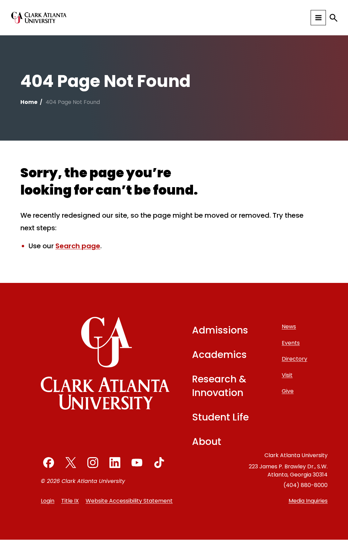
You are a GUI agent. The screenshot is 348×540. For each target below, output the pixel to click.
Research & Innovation (219, 386)
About (206, 441)
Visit (287, 375)
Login (47, 501)
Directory (294, 359)
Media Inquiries (308, 501)
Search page (77, 246)
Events (291, 343)
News (289, 326)
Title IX (70, 501)
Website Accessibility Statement (129, 501)
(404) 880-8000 (305, 485)
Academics (219, 354)
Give (288, 391)
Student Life (220, 417)
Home (28, 102)
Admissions (220, 330)
